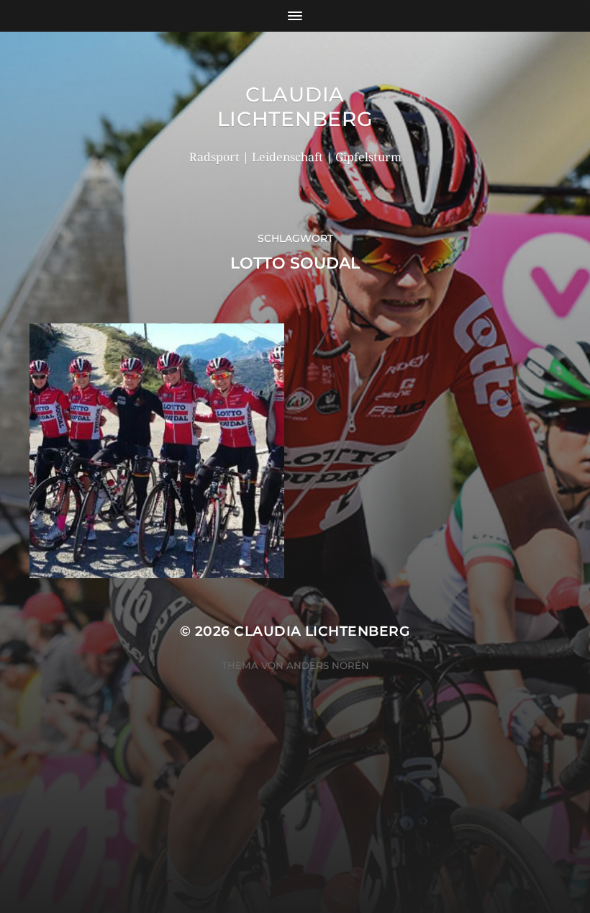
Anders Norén (327, 665)
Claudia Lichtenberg (295, 106)
